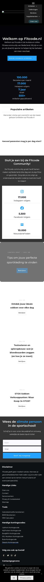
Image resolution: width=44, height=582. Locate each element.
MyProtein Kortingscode (11, 530)
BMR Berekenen (8, 515)
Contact (5, 493)
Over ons (5, 490)
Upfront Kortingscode (10, 527)
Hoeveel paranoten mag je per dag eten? (21, 141)
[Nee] (41, 574)
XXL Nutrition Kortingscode (12, 536)
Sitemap (5, 502)
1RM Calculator (8, 518)
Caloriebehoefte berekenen (13, 512)
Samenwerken (8, 496)
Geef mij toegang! (22, 456)
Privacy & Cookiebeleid (11, 499)
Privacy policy (25, 578)
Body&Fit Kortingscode (11, 533)
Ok (14, 578)
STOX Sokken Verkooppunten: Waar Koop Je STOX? (22, 397)
